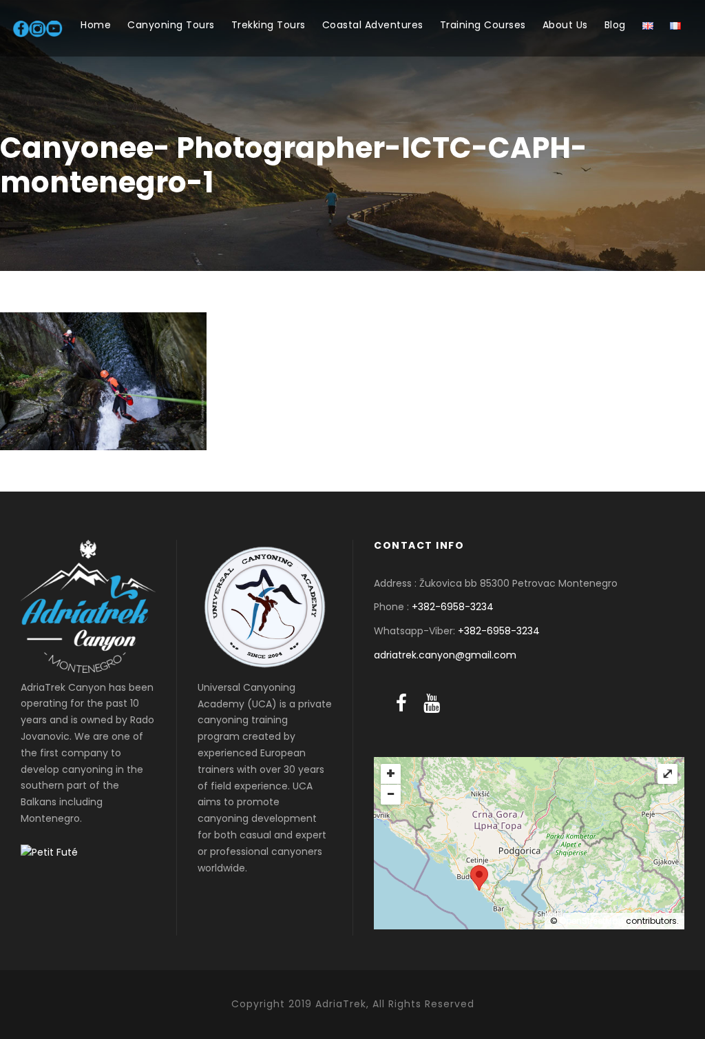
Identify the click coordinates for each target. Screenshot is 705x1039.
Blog (615, 25)
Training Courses (483, 25)
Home (96, 25)
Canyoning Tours (171, 25)
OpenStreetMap (592, 921)
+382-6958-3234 (453, 607)
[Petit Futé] (49, 852)
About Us (565, 25)
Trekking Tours (268, 25)
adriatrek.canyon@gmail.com (445, 655)
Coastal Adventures (372, 25)
